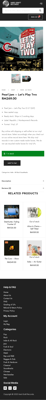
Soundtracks (24, 172)
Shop (13, 90)
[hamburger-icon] (41, 3)
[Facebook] (5, 388)
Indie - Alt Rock (26, 90)
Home (4, 90)
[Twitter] (15, 388)
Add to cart (12, 163)
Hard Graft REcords (16, 3)
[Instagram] (10, 388)
